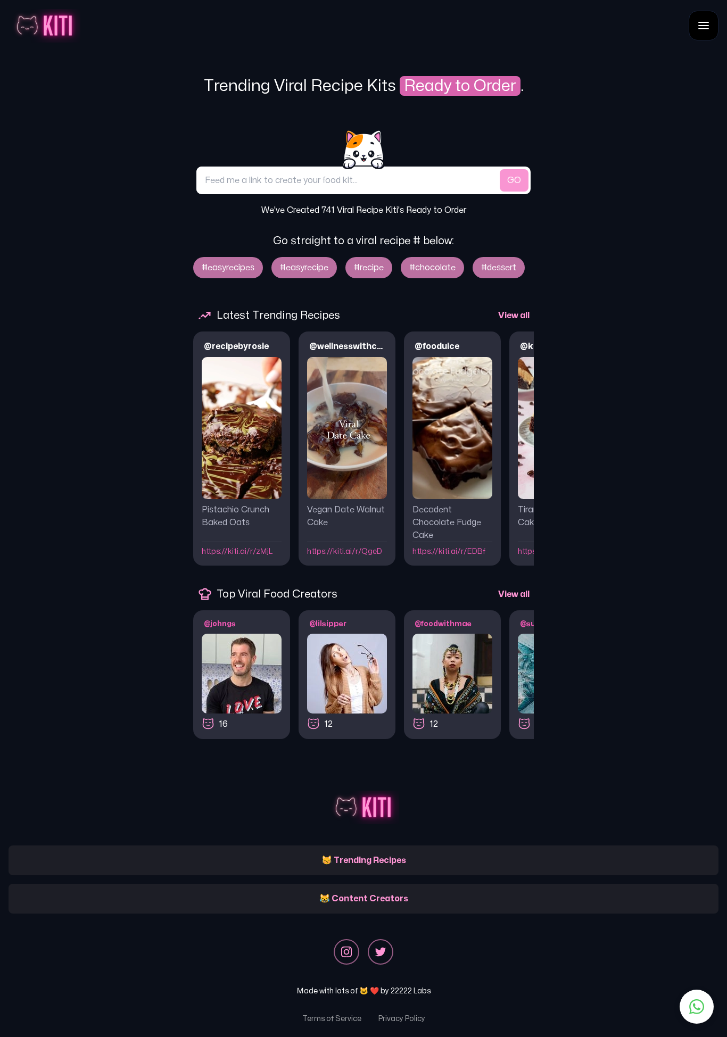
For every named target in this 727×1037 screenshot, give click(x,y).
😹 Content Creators (363, 898)
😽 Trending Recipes (363, 860)
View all (514, 315)
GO (514, 180)
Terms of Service (331, 1018)
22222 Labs (411, 991)
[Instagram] (346, 952)
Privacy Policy (401, 1018)
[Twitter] (380, 952)
